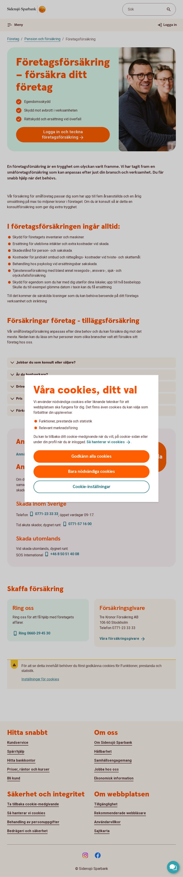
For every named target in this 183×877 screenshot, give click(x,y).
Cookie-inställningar (91, 486)
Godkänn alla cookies (91, 456)
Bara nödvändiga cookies (91, 471)
